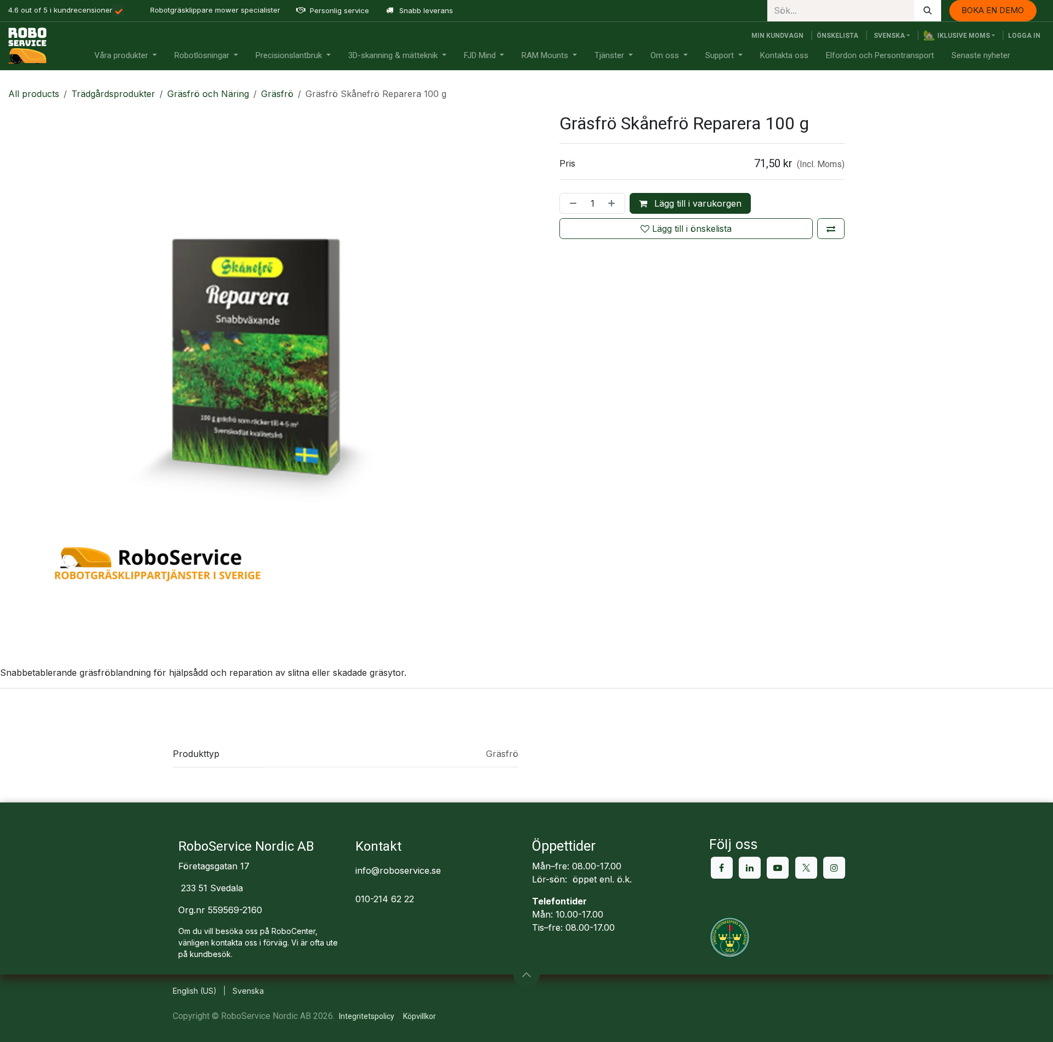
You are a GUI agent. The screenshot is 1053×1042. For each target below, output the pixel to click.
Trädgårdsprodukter (113, 93)
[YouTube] (778, 868)
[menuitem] (126, 55)
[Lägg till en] (614, 203)
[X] (806, 868)
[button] (959, 35)
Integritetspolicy (366, 1016)
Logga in (1024, 35)
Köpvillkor (419, 1016)
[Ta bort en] (571, 203)
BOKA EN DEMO (992, 10)
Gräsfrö (277, 93)
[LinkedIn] (750, 868)
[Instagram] (834, 868)
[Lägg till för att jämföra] (831, 228)
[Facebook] (722, 868)
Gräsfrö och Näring (208, 93)
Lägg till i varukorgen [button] (696, 203)
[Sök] (927, 10)
